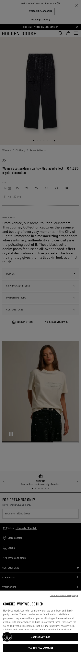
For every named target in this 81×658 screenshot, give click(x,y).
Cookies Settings (40, 636)
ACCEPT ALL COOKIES (40, 647)
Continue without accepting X (64, 595)
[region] (40, 624)
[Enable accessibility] (7, 637)
